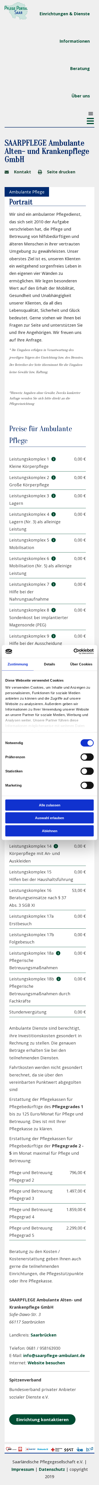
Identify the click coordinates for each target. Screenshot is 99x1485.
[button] (90, 113)
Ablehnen (49, 831)
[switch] (87, 757)
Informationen (74, 41)
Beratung (80, 68)
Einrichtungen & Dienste (64, 13)
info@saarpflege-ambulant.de (54, 1355)
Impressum (22, 1469)
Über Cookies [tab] (81, 664)
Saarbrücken (43, 1335)
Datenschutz (52, 1469)
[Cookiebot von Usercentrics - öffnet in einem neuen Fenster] (73, 651)
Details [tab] (49, 664)
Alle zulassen (49, 805)
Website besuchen (46, 1362)
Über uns (80, 96)
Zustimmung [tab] (18, 664)
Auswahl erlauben (49, 818)
